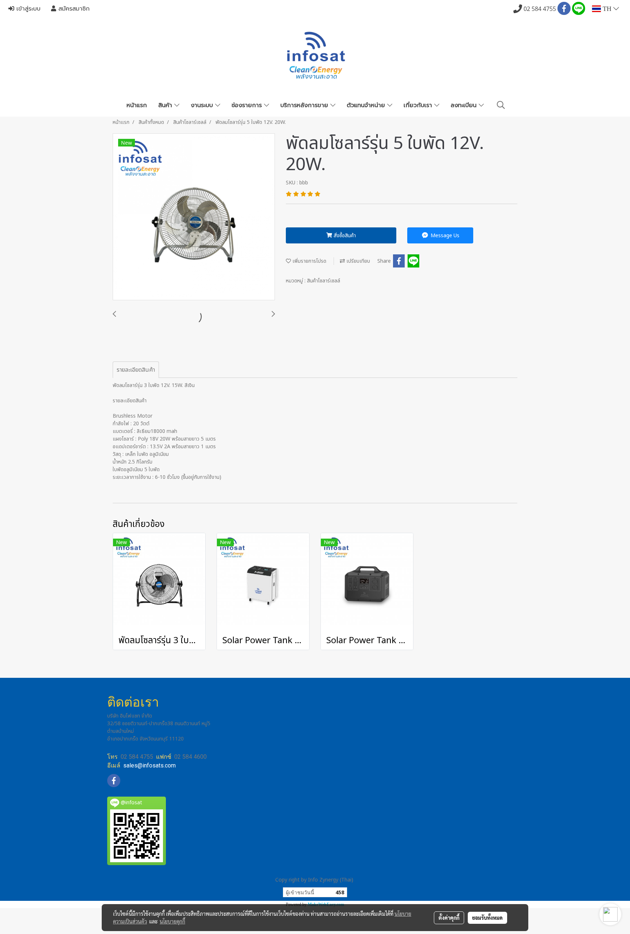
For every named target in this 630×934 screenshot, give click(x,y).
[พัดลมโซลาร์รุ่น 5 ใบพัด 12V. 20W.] (194, 217)
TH (607, 8)
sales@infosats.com (149, 765)
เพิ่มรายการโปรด (308, 261)
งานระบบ (203, 105)
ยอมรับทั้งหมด (487, 917)
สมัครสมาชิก (73, 8)
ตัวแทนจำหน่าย (367, 105)
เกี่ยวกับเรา (419, 105)
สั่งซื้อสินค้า (344, 235)
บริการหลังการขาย (305, 105)
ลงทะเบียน (465, 105)
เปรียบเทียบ (357, 261)
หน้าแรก (137, 105)
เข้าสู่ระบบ (27, 8)
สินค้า (166, 105)
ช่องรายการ (248, 105)
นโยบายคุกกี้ (172, 921)
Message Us (444, 235)
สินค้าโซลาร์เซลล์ (323, 281)
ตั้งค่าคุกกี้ (449, 917)
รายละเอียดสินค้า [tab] (136, 370)
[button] (501, 105)
